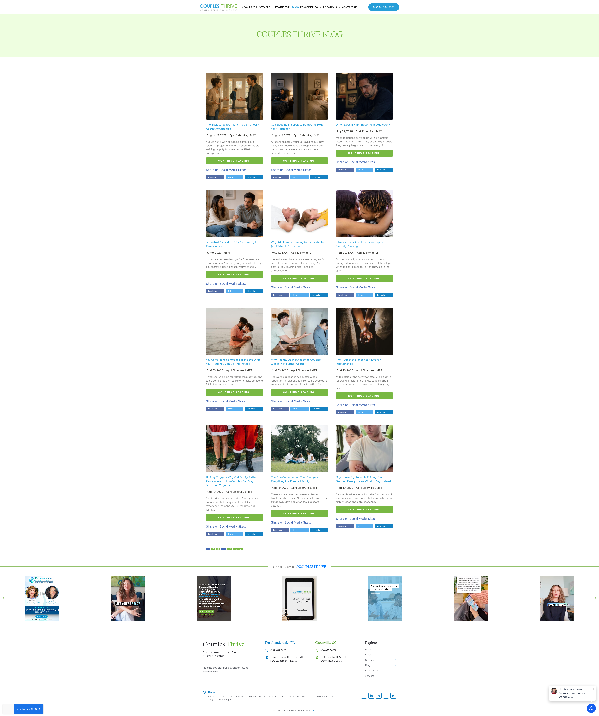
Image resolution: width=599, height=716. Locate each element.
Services (264, 7)
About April (250, 7)
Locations (330, 7)
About (368, 649)
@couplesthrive (311, 567)
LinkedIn (251, 177)
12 (229, 549)
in (371, 695)
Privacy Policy (319, 710)
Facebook (212, 177)
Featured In (283, 7)
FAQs (368, 654)
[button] (3, 598)
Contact (369, 660)
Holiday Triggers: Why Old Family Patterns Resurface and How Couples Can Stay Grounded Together (233, 481)
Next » (238, 549)
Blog (295, 7)
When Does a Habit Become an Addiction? (363, 124)
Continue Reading (233, 160)
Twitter (230, 177)
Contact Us (349, 7)
